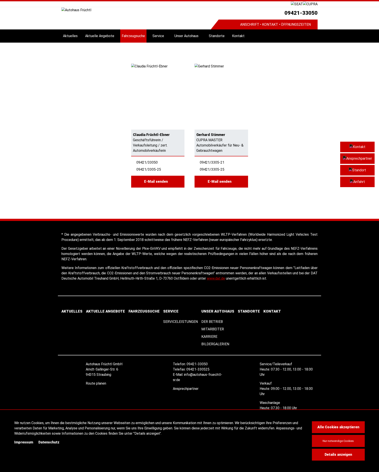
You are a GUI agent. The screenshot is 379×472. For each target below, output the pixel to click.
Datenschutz (48, 442)
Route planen (96, 383)
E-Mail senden (156, 181)
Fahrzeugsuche (133, 36)
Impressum (23, 442)
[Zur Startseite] (136, 10)
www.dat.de (216, 278)
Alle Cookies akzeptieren (338, 427)
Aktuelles (70, 36)
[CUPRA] (310, 4)
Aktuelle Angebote (99, 36)
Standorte (217, 36)
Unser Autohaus (186, 36)
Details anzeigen (338, 454)
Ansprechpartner (186, 389)
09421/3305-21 (212, 162)
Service (158, 36)
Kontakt (238, 36)
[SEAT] (297, 4)
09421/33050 (147, 162)
